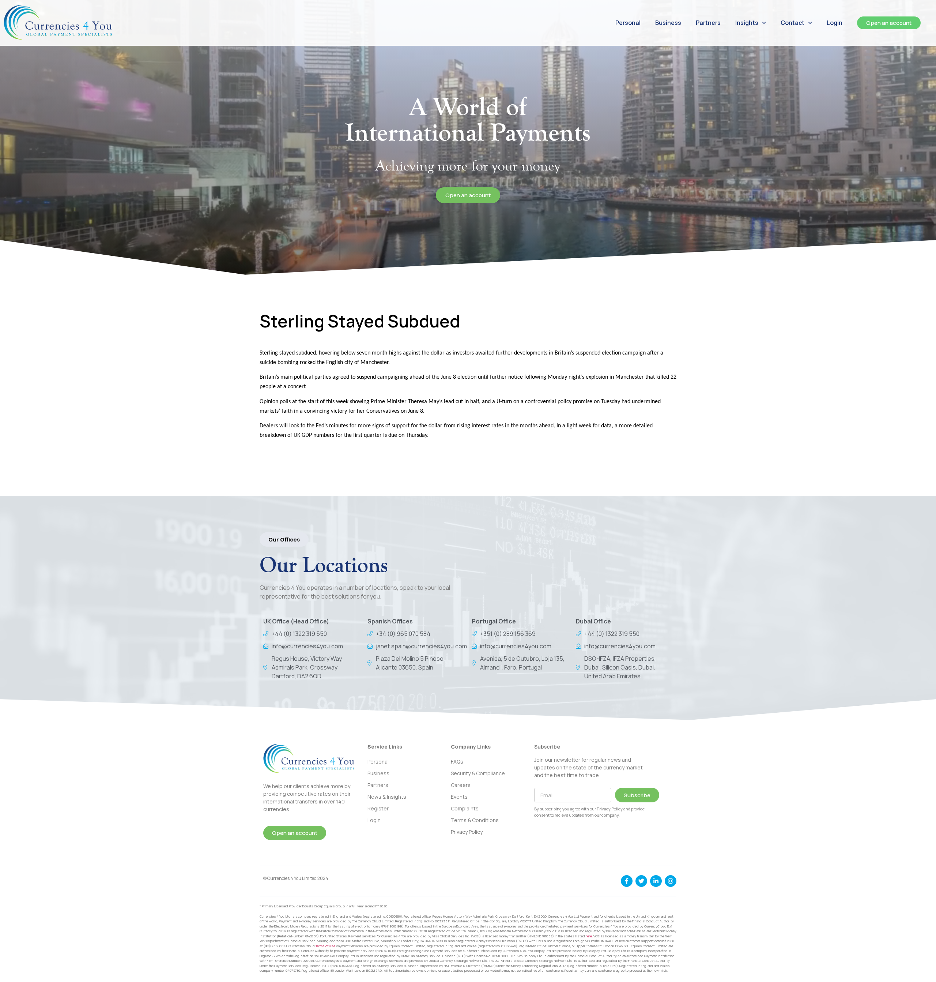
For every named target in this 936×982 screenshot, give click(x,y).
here (589, 936)
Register (378, 808)
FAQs (457, 761)
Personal (628, 23)
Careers (461, 785)
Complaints (465, 808)
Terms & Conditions (475, 820)
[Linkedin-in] (656, 881)
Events (459, 796)
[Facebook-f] (627, 881)
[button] (284, 539)
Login (834, 23)
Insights (746, 23)
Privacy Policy (467, 831)
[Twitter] (641, 881)
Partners (708, 23)
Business (668, 23)
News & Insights (386, 796)
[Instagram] (670, 881)
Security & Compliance (478, 773)
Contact (792, 23)
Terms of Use (325, 946)
